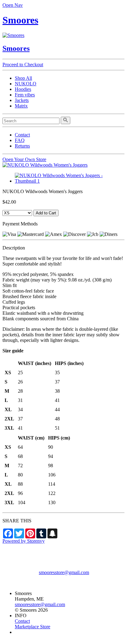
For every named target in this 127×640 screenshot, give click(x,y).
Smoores (20, 20)
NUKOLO (25, 83)
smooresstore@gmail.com (64, 572)
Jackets (22, 100)
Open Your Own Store (24, 159)
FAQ (20, 140)
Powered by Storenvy (23, 541)
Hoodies (23, 89)
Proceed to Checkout (22, 64)
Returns (22, 145)
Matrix (21, 105)
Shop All (23, 78)
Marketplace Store (32, 626)
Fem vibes (25, 94)
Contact (22, 134)
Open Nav (12, 5)
